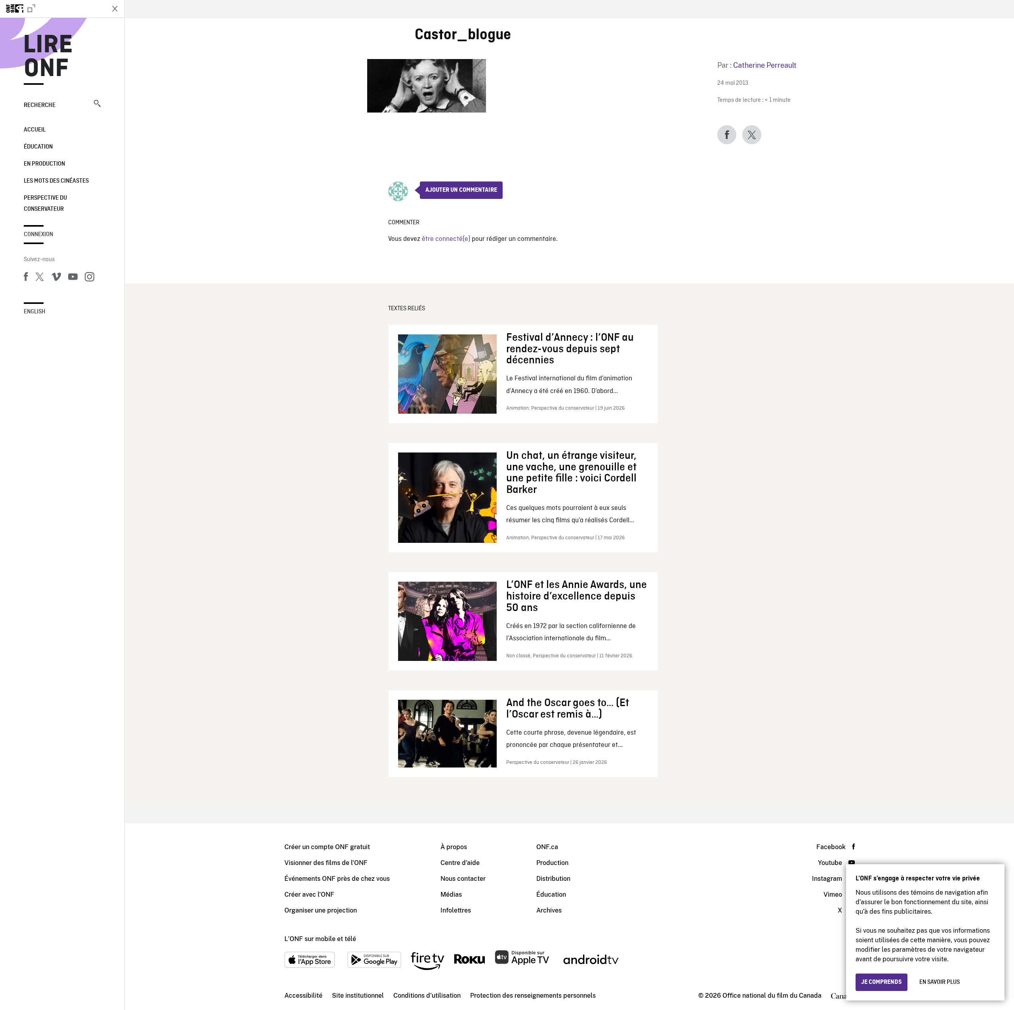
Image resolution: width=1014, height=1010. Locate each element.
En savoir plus (939, 982)
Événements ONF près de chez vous (337, 878)
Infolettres (455, 910)
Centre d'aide (460, 863)
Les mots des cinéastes (56, 181)
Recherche (39, 105)
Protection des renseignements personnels (533, 995)
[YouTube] (73, 278)
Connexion (38, 234)
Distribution (553, 878)
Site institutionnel (358, 995)
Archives (549, 910)
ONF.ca (547, 847)
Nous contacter (463, 878)
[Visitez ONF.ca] (52, 8)
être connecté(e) (446, 239)
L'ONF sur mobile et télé (320, 939)
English (35, 312)
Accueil (35, 130)
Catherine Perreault (765, 65)
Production (552, 863)
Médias (451, 894)
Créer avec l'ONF (309, 894)
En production (44, 164)
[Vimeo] (56, 278)
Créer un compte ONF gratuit (327, 847)
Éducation (38, 147)
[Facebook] (26, 278)
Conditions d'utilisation (427, 995)
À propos (453, 847)
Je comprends (881, 982)
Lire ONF (48, 57)
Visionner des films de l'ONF (326, 863)
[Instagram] (89, 278)
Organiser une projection (320, 910)
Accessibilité (303, 995)
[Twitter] (39, 278)
